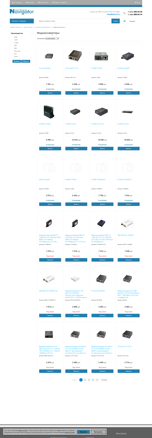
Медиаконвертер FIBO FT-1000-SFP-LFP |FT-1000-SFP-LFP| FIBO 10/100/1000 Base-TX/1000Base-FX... (102, 238)
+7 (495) (135, 15)
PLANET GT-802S (124, 68)
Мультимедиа (28, 27)
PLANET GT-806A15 (98, 179)
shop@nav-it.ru (113, 14)
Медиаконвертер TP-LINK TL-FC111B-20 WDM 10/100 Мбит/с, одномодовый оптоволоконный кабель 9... (76, 349)
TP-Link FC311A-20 (124, 346)
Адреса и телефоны (61, 2)
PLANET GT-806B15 (125, 179)
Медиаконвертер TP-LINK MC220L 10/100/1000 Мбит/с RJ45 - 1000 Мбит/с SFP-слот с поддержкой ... (128, 294)
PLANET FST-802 (45, 124)
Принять (83, 432)
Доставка (31, 2)
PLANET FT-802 (96, 68)
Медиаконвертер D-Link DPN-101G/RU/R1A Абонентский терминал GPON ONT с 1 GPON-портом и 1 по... (76, 294)
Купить (50, 93)
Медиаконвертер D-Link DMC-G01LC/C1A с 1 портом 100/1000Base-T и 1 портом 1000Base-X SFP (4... (49, 349)
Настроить (98, 432)
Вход (138, 2)
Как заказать (44, 2)
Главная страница (15, 27)
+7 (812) (135, 12)
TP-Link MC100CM (98, 291)
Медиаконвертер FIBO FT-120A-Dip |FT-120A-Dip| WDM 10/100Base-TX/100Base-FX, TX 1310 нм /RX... (75, 238)
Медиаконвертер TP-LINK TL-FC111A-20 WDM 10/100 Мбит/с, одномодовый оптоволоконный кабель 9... (102, 349)
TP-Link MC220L (45, 68)
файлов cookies (70, 432)
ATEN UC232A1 (44, 179)
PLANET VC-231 (70, 124)
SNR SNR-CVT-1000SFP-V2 (48, 291)
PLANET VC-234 (123, 124)
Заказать (50, 260)
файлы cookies (22, 430)
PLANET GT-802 (70, 179)
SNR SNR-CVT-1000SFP (126, 235)
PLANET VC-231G (97, 124)
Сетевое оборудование (42, 27)
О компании (18, 2)
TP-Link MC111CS (71, 68)
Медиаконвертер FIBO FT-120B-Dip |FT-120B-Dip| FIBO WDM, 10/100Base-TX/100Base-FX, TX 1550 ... (50, 238)
